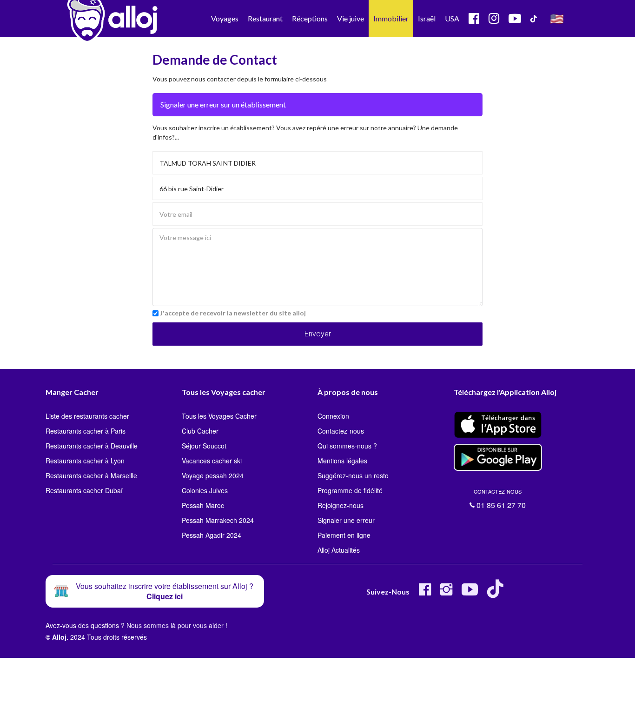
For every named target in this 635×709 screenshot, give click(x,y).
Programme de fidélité (350, 490)
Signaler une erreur (346, 520)
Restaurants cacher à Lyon (85, 460)
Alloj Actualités (339, 550)
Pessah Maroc (203, 505)
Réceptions (310, 18)
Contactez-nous (341, 430)
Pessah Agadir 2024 (211, 535)
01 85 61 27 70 (500, 499)
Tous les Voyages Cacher (219, 416)
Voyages (224, 18)
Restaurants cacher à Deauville (92, 445)
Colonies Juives (205, 490)
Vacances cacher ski (212, 460)
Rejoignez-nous (341, 505)
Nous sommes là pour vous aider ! (176, 625)
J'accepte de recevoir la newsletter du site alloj (233, 313)
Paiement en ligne (344, 535)
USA (452, 18)
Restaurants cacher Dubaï (84, 490)
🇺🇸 (557, 18)
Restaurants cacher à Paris (86, 430)
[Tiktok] (497, 593)
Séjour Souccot (204, 445)
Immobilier (391, 18)
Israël (427, 18)
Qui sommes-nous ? (347, 445)
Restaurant (265, 18)
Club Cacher (200, 430)
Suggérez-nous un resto (353, 475)
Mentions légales (342, 460)
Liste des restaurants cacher (87, 416)
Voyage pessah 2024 (213, 475)
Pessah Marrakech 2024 (218, 520)
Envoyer (317, 333)
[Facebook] (425, 593)
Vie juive (350, 18)
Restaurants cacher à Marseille (91, 475)
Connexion (333, 416)
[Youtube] (470, 593)
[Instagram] (446, 593)
